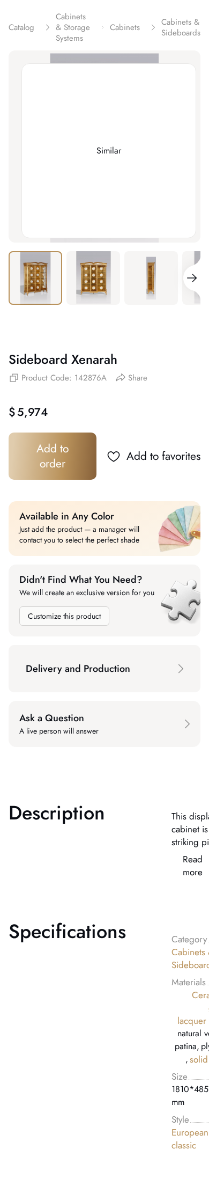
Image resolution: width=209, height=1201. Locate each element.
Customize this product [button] (64, 616)
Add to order (52, 456)
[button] (104, 668)
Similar (108, 150)
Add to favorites (163, 456)
